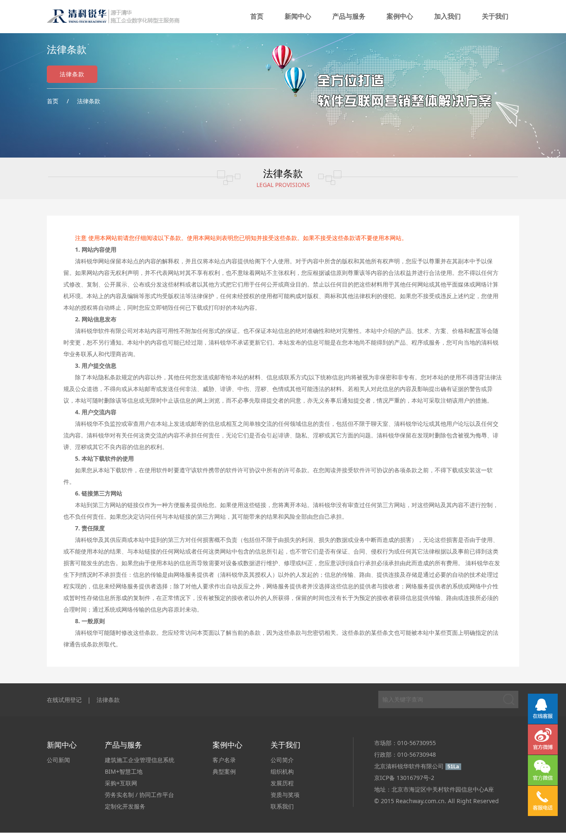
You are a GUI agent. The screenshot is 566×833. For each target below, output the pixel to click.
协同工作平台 (156, 795)
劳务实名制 (119, 795)
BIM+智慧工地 (124, 771)
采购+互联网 (121, 783)
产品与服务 (348, 16)
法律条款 (72, 74)
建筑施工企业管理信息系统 (139, 760)
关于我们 (495, 16)
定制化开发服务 (125, 806)
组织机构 (282, 771)
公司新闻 (58, 760)
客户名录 (224, 760)
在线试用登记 (64, 700)
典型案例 (224, 771)
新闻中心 (298, 16)
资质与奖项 (285, 795)
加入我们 (447, 16)
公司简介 (282, 760)
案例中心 (400, 16)
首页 (257, 16)
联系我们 (282, 806)
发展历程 (282, 783)
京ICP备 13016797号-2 (404, 778)
